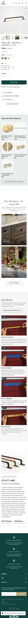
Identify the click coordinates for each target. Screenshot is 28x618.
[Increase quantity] (11, 77)
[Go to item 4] (17, 37)
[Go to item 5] (22, 37)
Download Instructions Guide (12, 310)
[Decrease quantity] (3, 77)
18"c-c (13, 67)
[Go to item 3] (13, 37)
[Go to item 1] (3, 37)
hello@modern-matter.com (8, 604)
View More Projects (14, 282)
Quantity (3, 73)
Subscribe (21, 593)
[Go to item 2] (8, 37)
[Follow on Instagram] (10, 608)
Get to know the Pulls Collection (14, 181)
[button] (13, 613)
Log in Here (16, 87)
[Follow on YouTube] (17, 608)
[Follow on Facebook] (14, 608)
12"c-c (5, 67)
